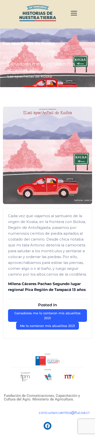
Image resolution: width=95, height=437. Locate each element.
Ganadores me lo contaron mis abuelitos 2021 (47, 315)
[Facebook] (47, 426)
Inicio (9, 57)
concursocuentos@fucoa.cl (64, 412)
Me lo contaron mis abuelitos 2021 (47, 326)
